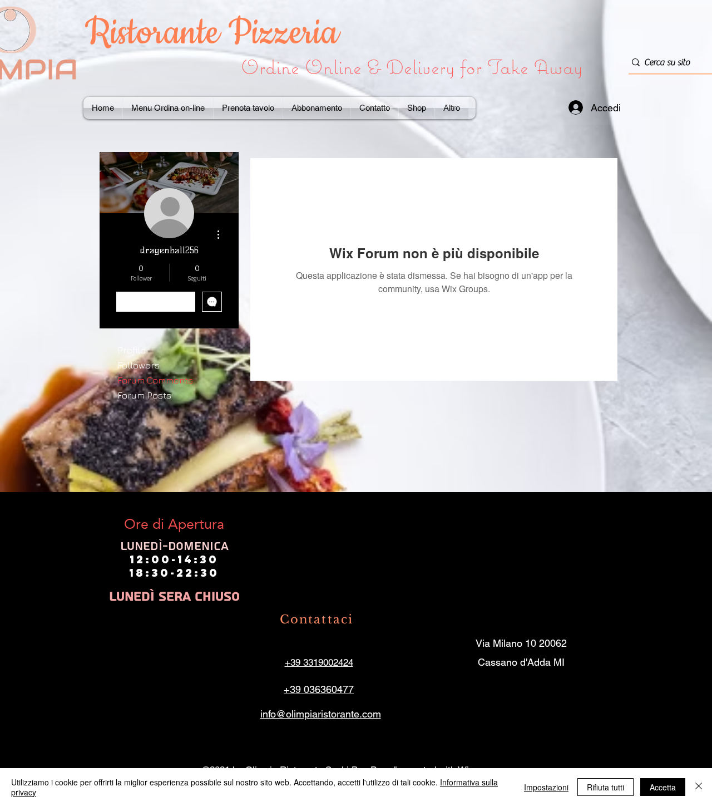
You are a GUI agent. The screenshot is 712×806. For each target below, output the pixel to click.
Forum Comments (155, 380)
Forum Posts (144, 395)
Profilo (131, 350)
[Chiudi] (698, 787)
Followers (138, 365)
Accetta (663, 787)
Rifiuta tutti (605, 787)
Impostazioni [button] (546, 787)
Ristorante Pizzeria (216, 33)
